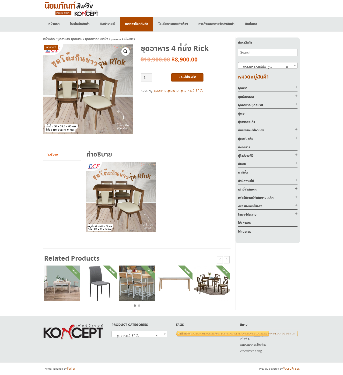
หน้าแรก (54, 24)
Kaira (71, 368)
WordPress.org (251, 351)
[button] (125, 51)
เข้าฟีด (245, 339)
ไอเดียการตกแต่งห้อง (173, 24)
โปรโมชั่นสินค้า (80, 24)
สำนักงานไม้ (246, 181)
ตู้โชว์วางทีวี (245, 155)
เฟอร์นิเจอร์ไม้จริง (250, 206)
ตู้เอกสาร (244, 147)
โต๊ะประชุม (244, 231)
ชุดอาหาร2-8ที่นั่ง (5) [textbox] (264, 67)
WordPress (291, 368)
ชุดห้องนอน (246, 96)
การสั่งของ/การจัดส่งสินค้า (216, 24)
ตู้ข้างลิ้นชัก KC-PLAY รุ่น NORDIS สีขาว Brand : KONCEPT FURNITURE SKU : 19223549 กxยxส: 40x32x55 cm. (237, 333)
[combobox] (268, 65)
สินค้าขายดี (107, 24)
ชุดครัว (242, 88)
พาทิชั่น (243, 172)
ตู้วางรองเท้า (246, 122)
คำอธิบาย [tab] (52, 154)
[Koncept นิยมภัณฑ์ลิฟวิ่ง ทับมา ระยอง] (71, 8)
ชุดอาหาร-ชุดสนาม (69, 39)
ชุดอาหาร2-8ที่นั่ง (96, 39)
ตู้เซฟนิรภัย (245, 139)
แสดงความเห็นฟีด (253, 345)
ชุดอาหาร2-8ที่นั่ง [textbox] (136, 335)
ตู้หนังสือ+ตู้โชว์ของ (251, 130)
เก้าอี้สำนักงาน (247, 189)
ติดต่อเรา (251, 24)
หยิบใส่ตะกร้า (187, 77)
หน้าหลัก (49, 39)
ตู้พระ (241, 113)
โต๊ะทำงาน (244, 223)
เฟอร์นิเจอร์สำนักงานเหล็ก (256, 198)
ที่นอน (242, 164)
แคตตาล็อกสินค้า (136, 24)
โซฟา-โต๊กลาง (247, 214)
